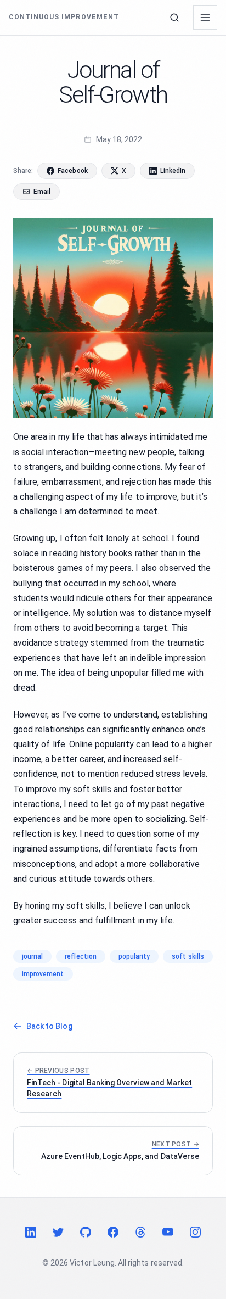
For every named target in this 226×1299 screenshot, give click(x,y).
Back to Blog (49, 1026)
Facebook (72, 171)
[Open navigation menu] (205, 17)
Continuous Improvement (64, 17)
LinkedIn (172, 171)
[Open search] (174, 17)
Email (41, 191)
